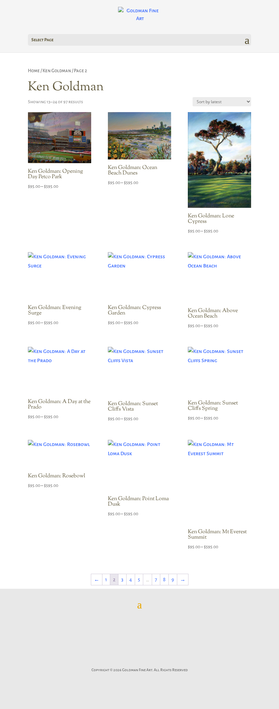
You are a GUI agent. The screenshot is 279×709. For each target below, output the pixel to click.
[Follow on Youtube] (170, 659)
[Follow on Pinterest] (139, 659)
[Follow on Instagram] (154, 659)
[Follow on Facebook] (108, 659)
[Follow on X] (124, 659)
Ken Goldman (57, 70)
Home (34, 70)
